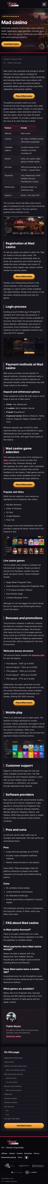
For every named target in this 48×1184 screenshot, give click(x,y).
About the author (13, 1036)
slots (5, 460)
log (26, 312)
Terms (20, 1157)
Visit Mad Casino (11, 44)
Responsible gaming (8, 1157)
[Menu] (44, 4)
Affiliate (4, 1153)
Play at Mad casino (24, 96)
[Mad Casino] (12, 4)
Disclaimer (28, 1153)
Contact (12, 1153)
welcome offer (38, 655)
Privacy (36, 1153)
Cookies (20, 1153)
